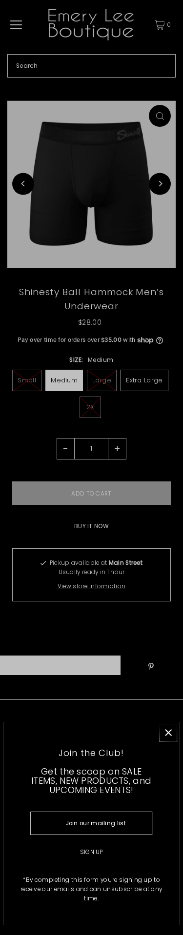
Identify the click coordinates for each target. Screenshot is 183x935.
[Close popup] (168, 732)
